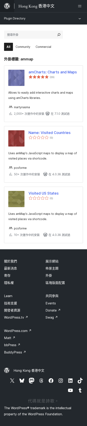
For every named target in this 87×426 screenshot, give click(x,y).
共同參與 (52, 296)
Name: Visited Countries (50, 133)
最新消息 (10, 268)
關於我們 (10, 261)
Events (51, 303)
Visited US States (44, 193)
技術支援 (10, 303)
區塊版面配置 (55, 283)
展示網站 (52, 261)
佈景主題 (52, 268)
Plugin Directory (14, 18)
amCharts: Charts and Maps (53, 72)
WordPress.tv (16, 317)
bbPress (12, 345)
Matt (9, 338)
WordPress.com (18, 331)
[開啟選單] (80, 6)
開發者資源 (12, 310)
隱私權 (9, 283)
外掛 (49, 275)
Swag (52, 317)
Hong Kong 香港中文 (29, 370)
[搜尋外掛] (59, 35)
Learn (8, 296)
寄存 (7, 275)
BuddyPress (15, 352)
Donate (53, 310)
